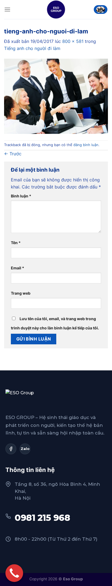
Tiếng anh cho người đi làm (32, 48)
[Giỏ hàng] (100, 9)
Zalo (25, 448)
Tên (16, 242)
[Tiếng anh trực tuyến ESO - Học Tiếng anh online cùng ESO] (56, 9)
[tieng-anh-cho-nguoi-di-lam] (56, 96)
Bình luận (21, 196)
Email (17, 268)
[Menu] (7, 9)
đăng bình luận (85, 145)
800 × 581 (72, 41)
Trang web (20, 293)
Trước (12, 153)
